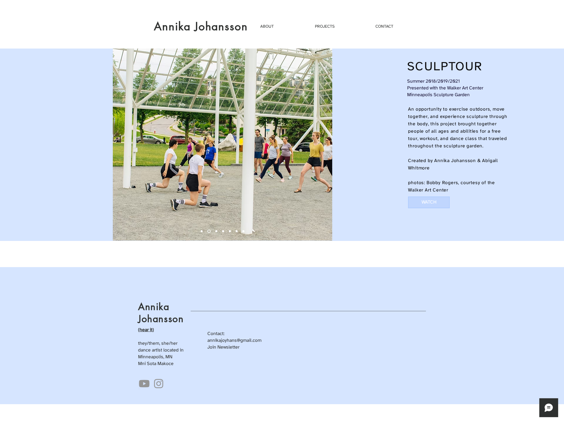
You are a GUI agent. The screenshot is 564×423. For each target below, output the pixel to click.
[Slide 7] (209, 231)
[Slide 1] (237, 231)
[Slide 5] (230, 231)
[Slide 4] (223, 231)
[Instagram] (158, 383)
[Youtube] (144, 383)
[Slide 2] (202, 231)
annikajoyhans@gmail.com (234, 340)
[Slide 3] (216, 231)
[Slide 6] (243, 231)
